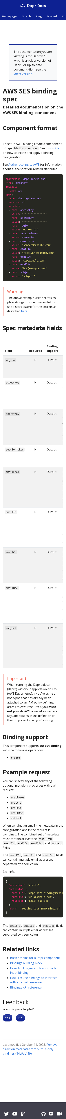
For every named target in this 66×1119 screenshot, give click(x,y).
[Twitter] (6, 1114)
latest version (23, 74)
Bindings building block (26, 963)
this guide (52, 148)
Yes (7, 1018)
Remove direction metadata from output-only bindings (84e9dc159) (30, 1049)
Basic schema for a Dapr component (35, 958)
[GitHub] (43, 1114)
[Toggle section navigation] (7, 28)
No (20, 1018)
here (24, 311)
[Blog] (23, 1114)
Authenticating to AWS (23, 165)
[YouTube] (14, 1114)
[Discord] (51, 1114)
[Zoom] (59, 1114)
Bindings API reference (26, 987)
